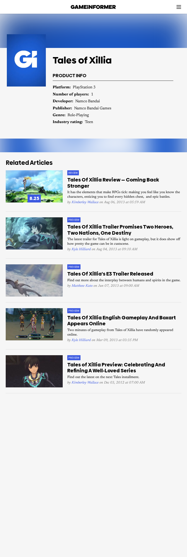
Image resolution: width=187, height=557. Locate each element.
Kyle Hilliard (81, 249)
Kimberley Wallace (85, 202)
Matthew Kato (82, 286)
